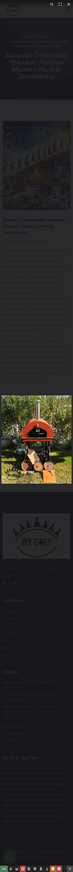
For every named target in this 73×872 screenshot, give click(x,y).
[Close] (68, 4)
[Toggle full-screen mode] (60, 4)
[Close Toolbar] (70, 869)
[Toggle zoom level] (51, 4)
